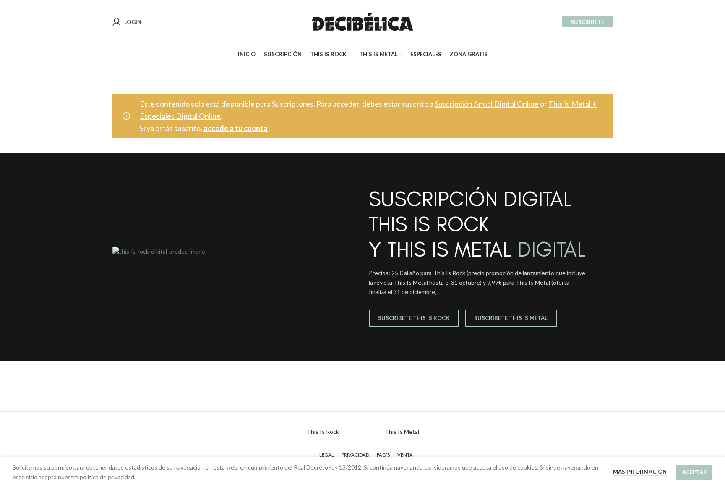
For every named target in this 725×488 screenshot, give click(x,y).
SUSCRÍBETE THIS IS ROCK (413, 318)
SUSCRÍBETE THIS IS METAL (511, 318)
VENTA (405, 454)
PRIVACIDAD (355, 454)
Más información (640, 471)
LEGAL (326, 454)
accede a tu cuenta (235, 128)
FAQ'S (383, 454)
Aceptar (694, 472)
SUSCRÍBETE (587, 21)
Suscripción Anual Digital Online (487, 103)
